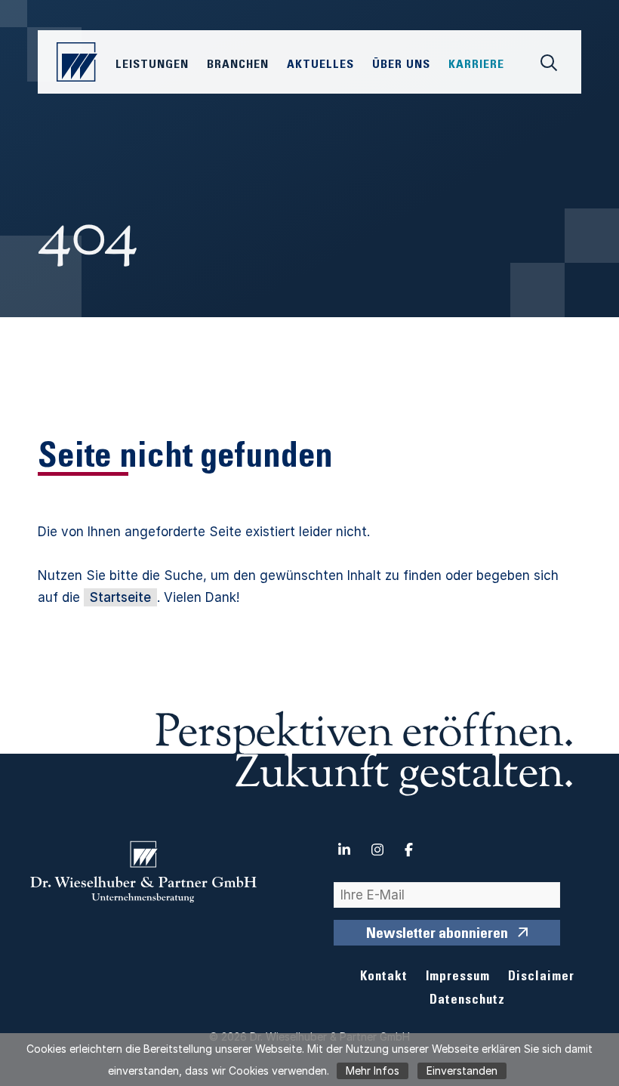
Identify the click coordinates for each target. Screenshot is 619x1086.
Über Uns (401, 65)
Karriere (476, 65)
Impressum (458, 977)
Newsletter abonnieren (437, 935)
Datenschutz (467, 1001)
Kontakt (384, 977)
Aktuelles (320, 65)
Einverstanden (462, 1070)
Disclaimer (541, 977)
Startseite (120, 597)
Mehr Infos (372, 1070)
